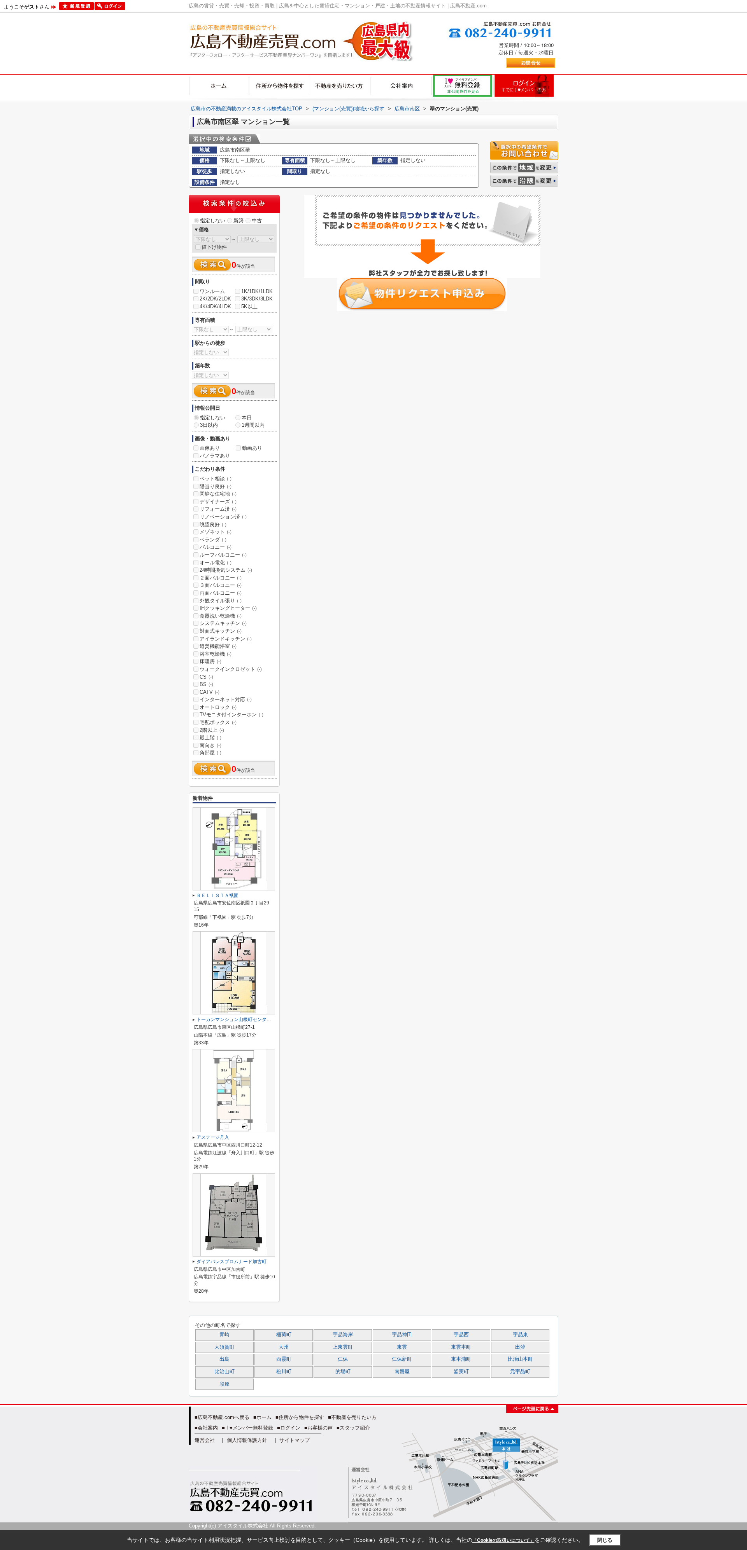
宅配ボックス (218, 722)
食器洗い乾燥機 (221, 616)
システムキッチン (223, 623)
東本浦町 (461, 1359)
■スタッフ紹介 (353, 1428)
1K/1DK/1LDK (257, 291)
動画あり (252, 448)
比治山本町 (520, 1359)
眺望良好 (213, 524)
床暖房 (210, 661)
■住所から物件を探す (299, 1417)
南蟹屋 (402, 1371)
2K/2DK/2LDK (215, 299)
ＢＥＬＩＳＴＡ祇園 (217, 895)
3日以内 (209, 425)
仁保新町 (402, 1359)
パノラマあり (215, 456)
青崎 (224, 1334)
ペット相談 (215, 479)
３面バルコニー (221, 585)
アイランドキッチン (226, 639)
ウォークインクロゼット (231, 669)
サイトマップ (294, 1440)
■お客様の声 (318, 1428)
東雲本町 (461, 1347)
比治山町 (224, 1371)
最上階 (210, 737)
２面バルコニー (221, 578)
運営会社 (205, 1440)
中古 (257, 220)
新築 (238, 220)
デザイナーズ (218, 501)
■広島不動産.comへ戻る (222, 1417)
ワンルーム (212, 291)
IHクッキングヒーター (228, 608)
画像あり (210, 448)
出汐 (520, 1347)
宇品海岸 (343, 1334)
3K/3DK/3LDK (257, 299)
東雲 (402, 1347)
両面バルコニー (221, 593)
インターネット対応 (226, 699)
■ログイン (288, 1428)
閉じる (604, 1540)
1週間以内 (253, 425)
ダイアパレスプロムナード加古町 (231, 1261)
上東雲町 (343, 1347)
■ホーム (262, 1417)
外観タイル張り (221, 601)
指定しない (212, 220)
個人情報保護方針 (247, 1440)
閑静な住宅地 (218, 494)
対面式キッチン (221, 631)
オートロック (218, 707)
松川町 (283, 1371)
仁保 (343, 1359)
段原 (224, 1384)
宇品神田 (402, 1334)
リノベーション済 (223, 517)
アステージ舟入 (212, 1137)
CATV (209, 692)
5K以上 (249, 306)
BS (206, 684)
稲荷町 (283, 1334)
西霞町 (283, 1359)
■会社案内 (206, 1428)
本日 (247, 418)
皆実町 (461, 1371)
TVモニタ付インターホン (231, 714)
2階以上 (212, 730)
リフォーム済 (218, 509)
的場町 (343, 1371)
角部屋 (210, 753)
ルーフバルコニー (223, 555)
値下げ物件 (214, 247)
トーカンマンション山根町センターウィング (243, 1019)
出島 (224, 1359)
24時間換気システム (226, 570)
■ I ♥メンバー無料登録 (247, 1428)
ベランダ (213, 540)
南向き (210, 745)
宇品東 (520, 1334)
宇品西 (461, 1334)
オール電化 (215, 563)
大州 (284, 1347)
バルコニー (215, 547)
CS (206, 677)
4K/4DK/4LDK (215, 306)
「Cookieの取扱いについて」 (503, 1540)
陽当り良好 (215, 486)
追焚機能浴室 (218, 646)
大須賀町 (224, 1347)
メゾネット (215, 532)
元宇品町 (520, 1371)
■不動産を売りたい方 (352, 1417)
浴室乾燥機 (215, 654)
